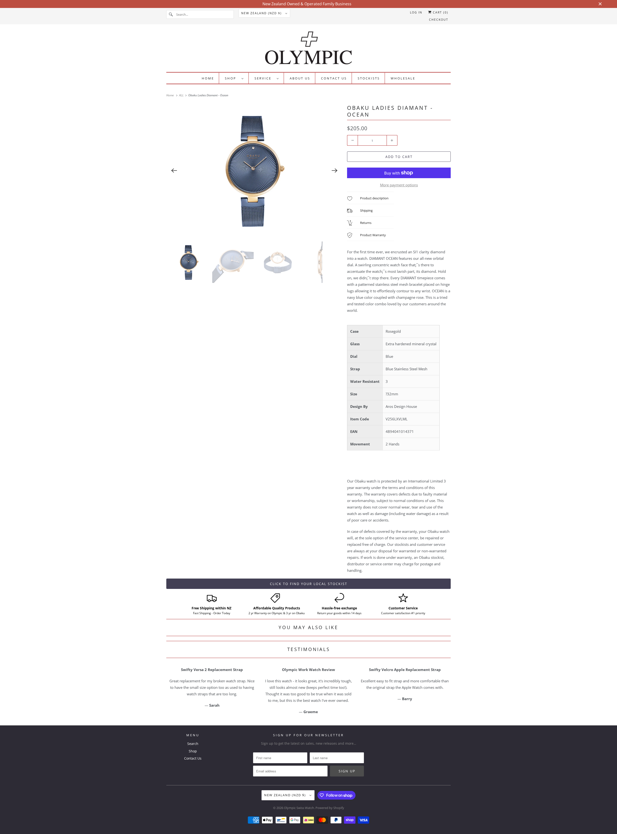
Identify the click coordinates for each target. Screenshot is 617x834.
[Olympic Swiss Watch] (308, 49)
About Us (300, 78)
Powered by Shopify (329, 808)
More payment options (399, 184)
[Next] (334, 170)
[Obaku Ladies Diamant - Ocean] (254, 170)
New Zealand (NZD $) (262, 13)
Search (192, 743)
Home (208, 78)
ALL (181, 95)
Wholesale (403, 78)
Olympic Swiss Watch (299, 808)
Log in (416, 12)
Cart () (440, 12)
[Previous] (174, 170)
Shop (232, 78)
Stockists (369, 78)
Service (264, 78)
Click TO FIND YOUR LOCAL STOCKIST (308, 583)
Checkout (438, 20)
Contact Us (334, 78)
